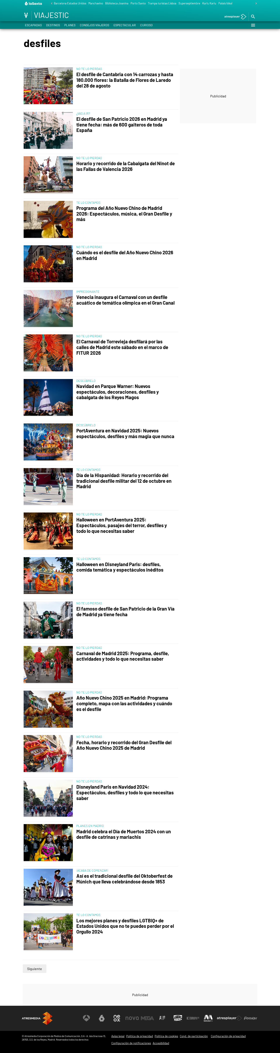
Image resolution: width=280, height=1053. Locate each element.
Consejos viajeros (94, 25)
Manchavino (95, 3)
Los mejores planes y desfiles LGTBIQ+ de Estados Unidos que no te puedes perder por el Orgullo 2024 (125, 926)
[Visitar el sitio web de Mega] (147, 1018)
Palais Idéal (225, 3)
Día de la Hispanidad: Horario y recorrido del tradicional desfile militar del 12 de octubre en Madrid (124, 480)
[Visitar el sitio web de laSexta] (101, 1018)
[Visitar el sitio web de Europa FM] (193, 1018)
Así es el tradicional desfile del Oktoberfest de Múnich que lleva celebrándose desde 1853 (124, 878)
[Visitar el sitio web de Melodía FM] (208, 1018)
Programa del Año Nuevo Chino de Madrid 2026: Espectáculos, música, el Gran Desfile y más (124, 213)
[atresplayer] (233, 17)
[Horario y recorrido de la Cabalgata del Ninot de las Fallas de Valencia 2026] (49, 175)
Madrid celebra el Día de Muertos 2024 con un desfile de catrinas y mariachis (123, 834)
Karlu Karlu (209, 3)
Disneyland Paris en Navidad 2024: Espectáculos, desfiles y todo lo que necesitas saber (125, 792)
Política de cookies (166, 1036)
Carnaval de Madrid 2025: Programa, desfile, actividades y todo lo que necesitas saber (122, 656)
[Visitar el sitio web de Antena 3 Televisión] (86, 1018)
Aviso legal (117, 1036)
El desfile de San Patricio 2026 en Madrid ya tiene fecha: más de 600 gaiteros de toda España (121, 124)
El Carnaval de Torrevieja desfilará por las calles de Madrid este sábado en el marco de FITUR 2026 (122, 347)
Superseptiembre (189, 3)
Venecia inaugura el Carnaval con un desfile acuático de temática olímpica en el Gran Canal (125, 299)
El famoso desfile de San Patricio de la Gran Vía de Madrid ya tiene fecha (125, 611)
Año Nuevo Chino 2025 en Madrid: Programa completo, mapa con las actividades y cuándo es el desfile (124, 703)
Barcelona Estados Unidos (70, 3)
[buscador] (252, 16)
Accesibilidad (161, 1043)
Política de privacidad (139, 1036)
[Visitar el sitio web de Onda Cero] (177, 1018)
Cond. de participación (194, 1036)
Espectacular (125, 25)
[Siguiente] (255, 3)
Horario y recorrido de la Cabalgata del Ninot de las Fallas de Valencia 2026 (125, 166)
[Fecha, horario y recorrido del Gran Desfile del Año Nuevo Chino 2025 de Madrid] (49, 754)
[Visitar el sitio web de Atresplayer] (229, 1018)
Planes (69, 25)
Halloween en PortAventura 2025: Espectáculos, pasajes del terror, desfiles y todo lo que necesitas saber (121, 525)
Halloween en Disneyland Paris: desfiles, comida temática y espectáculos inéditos (119, 567)
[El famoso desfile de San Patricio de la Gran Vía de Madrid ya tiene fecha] (49, 620)
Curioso (146, 25)
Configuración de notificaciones (131, 1043)
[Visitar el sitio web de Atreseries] (162, 1018)
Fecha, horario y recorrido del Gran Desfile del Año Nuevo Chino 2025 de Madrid (124, 745)
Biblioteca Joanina (116, 3)
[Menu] (252, 25)
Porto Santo (138, 3)
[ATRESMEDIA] (37, 1018)
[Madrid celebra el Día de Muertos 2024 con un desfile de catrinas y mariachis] (49, 843)
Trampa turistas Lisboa (162, 3)
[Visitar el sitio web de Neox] (116, 1018)
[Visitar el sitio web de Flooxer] (250, 1018)
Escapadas (33, 25)
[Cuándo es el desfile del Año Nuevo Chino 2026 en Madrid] (49, 264)
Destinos (53, 25)
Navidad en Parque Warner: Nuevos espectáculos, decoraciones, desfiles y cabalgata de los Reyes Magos (117, 391)
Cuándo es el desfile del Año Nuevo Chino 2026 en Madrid (124, 255)
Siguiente (34, 969)
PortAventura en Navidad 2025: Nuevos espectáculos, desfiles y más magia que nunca (125, 433)
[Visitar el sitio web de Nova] (132, 1018)
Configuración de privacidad (228, 1036)
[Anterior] (50, 3)
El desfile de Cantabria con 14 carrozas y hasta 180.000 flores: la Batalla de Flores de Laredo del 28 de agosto (124, 80)
